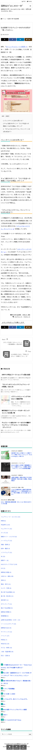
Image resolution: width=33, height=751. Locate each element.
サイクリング (6, 632)
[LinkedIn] (20, 39)
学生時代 (5, 525)
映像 (3, 521)
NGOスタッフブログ (9, 564)
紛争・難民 (5, 548)
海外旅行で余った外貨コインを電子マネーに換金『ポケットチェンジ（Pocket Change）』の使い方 (21, 454)
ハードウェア (6, 540)
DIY (3, 568)
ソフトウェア (6, 552)
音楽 (3, 580)
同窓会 (4, 640)
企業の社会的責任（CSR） (10, 620)
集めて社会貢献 (7, 608)
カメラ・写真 (6, 588)
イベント (5, 636)
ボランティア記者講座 (8, 689)
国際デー (4, 560)
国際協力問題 (6, 612)
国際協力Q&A (6, 628)
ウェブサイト (6, 529)
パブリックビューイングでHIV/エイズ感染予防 (20, 397)
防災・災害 (5, 655)
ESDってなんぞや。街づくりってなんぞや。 (14, 699)
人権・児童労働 (7, 651)
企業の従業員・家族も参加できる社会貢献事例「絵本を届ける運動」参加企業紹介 (21, 478)
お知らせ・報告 (26, 314)
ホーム (4, 19)
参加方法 (5, 644)
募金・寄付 (6, 584)
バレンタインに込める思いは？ (13, 120)
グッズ (4, 533)
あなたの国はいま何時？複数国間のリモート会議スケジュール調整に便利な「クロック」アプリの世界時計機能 (21, 466)
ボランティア (6, 604)
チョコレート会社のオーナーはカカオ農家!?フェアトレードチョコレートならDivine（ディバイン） (16, 424)
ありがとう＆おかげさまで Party (11, 720)
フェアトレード (18, 316)
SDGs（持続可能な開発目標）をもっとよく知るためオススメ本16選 (16, 502)
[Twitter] (5, 39)
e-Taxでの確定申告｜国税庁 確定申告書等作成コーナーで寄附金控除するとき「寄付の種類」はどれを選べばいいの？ (21, 492)
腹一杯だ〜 (4, 715)
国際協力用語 (6, 572)
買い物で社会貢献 (14, 19)
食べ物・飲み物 (7, 596)
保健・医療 (5, 544)
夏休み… (3, 704)
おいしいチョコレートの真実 (15, 47)
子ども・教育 (6, 648)
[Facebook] (12, 39)
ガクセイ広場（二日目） (8, 694)
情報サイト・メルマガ (9, 536)
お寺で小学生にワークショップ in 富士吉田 (16, 374)
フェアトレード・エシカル (10, 517)
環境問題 (4, 616)
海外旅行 (4, 600)
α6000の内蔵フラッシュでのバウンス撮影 (14, 709)
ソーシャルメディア (8, 624)
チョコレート (27, 316)
